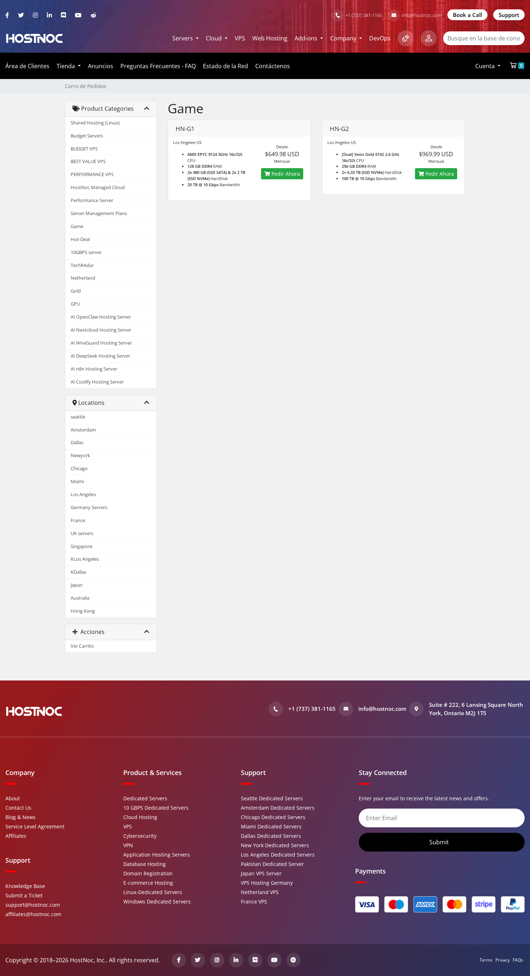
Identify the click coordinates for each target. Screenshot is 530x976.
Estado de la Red (225, 66)
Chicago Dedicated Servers (273, 817)
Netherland (83, 278)
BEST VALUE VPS (88, 161)
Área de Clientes (27, 66)
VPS (240, 38)
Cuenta (485, 66)
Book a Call (467, 14)
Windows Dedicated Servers (157, 901)
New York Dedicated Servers (275, 845)
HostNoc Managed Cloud (98, 187)
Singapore (81, 546)
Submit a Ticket (24, 895)
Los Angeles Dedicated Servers (278, 854)
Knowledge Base (25, 886)
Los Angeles (83, 494)
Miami (77, 481)
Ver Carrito (82, 646)
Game (77, 226)
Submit (439, 842)
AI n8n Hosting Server (94, 369)
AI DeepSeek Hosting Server (100, 356)
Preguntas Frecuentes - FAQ (158, 66)
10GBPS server (86, 252)
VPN (128, 845)
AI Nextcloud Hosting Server (101, 330)
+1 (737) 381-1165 (363, 15)
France (78, 520)
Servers (183, 38)
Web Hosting (269, 38)
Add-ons (307, 38)
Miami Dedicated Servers (271, 826)
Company (344, 38)
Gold (76, 291)
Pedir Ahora (285, 173)
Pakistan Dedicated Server (272, 864)
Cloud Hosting (140, 817)
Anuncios (100, 66)
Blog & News (20, 817)
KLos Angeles (85, 559)
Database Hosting (144, 864)
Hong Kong (83, 611)
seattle (78, 417)
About (12, 798)
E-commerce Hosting (148, 882)
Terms (486, 960)
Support (509, 14)
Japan (77, 585)
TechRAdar (82, 265)
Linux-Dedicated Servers (152, 892)
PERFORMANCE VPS (92, 174)
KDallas (78, 572)
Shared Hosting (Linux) (95, 123)
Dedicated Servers (145, 798)
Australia (80, 598)
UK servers (82, 533)
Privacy (502, 960)
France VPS (254, 901)
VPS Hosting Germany (267, 882)
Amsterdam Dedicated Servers (277, 807)
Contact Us (18, 807)
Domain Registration (148, 873)
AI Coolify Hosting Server (97, 382)
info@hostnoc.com (422, 15)
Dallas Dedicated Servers (271, 835)
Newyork (80, 455)
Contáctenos (272, 66)
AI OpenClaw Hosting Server (101, 317)
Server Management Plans (99, 213)
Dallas (77, 442)
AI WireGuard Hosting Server (101, 343)
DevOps (379, 38)
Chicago (79, 468)
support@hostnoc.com (32, 904)
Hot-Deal (80, 239)
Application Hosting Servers (156, 854)
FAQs (518, 960)
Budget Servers (87, 136)
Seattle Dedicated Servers (272, 798)
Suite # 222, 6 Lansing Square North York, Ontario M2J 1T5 (476, 709)
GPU (75, 304)
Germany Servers (89, 507)
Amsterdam (83, 430)
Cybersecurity (139, 835)
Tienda (66, 66)
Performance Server (92, 200)
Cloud (214, 38)
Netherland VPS (260, 892)
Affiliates (15, 835)
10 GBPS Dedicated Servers (156, 807)
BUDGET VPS (84, 149)
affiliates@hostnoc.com (33, 914)
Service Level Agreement (35, 826)
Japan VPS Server (261, 873)
